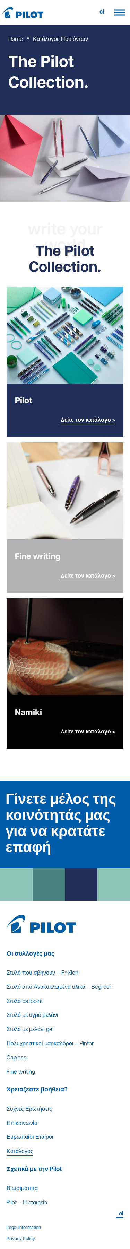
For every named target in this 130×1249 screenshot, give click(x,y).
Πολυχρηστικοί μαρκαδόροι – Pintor (50, 1044)
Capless (16, 1058)
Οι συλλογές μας (30, 954)
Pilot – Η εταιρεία (27, 1203)
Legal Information (24, 1227)
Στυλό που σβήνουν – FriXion (42, 973)
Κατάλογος (20, 1151)
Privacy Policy (21, 1239)
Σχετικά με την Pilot (34, 1170)
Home (15, 39)
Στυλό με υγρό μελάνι (32, 1015)
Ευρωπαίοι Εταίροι (30, 1137)
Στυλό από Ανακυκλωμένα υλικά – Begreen (60, 987)
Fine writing (21, 1072)
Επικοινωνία (22, 1123)
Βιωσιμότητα (22, 1188)
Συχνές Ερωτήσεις (29, 1109)
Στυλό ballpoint (25, 1001)
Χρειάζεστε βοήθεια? (37, 1090)
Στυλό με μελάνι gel (30, 1029)
